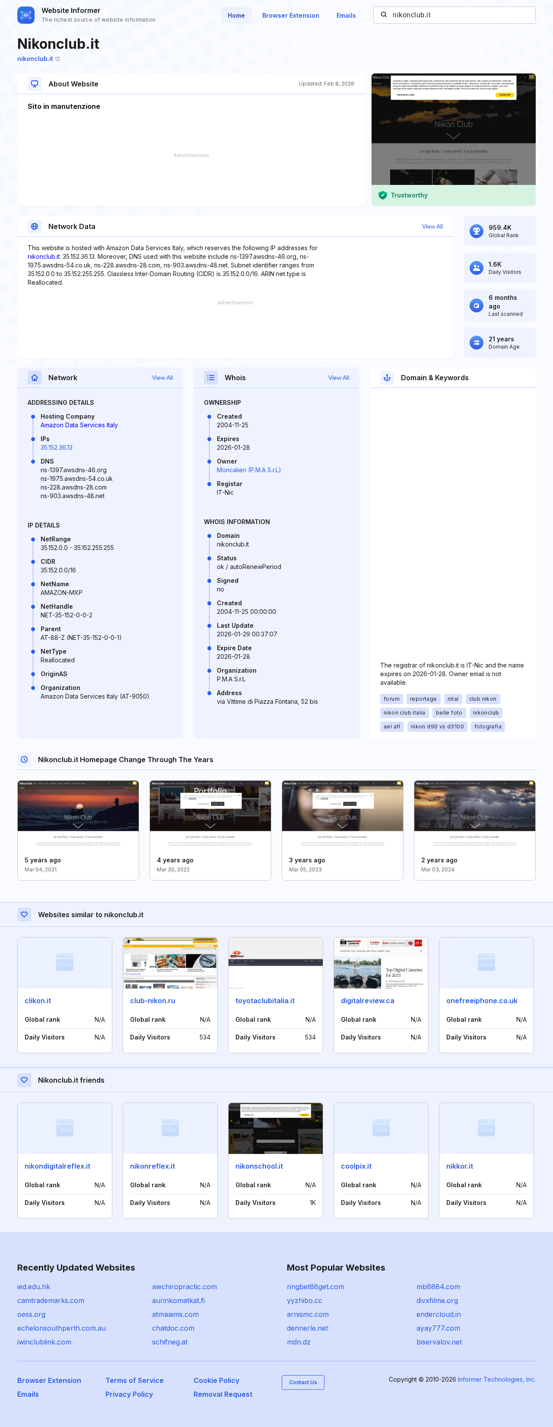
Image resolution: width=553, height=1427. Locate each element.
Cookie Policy (216, 1380)
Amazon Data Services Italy (79, 425)
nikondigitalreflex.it (57, 1166)
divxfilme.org (437, 1300)
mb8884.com (438, 1286)
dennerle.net (307, 1328)
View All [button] (432, 226)
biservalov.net (439, 1342)
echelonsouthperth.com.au (61, 1328)
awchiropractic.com (184, 1286)
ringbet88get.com (315, 1286)
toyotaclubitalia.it (265, 1000)
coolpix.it (356, 1166)
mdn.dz (299, 1342)
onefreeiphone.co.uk (482, 1000)
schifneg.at (170, 1342)
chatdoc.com (173, 1328)
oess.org (31, 1314)
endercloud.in (438, 1314)
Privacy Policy (129, 1394)
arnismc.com (308, 1314)
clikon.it (38, 1000)
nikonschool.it (259, 1166)
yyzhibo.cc (304, 1300)
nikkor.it (459, 1166)
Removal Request (223, 1394)
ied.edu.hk (33, 1286)
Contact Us (303, 1382)
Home (236, 15)
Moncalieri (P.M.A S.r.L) (249, 470)
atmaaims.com (175, 1314)
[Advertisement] (191, 179)
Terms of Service (134, 1380)
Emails (346, 15)
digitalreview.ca (367, 1000)
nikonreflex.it (152, 1166)
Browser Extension (290, 15)
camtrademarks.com (50, 1300)
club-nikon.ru (152, 1000)
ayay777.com (438, 1328)
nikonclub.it (35, 58)
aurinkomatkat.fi (178, 1300)
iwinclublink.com (44, 1342)
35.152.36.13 (57, 447)
